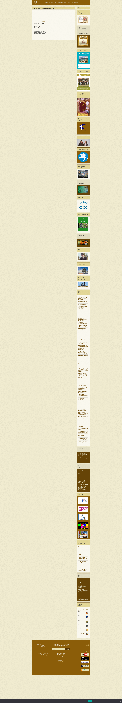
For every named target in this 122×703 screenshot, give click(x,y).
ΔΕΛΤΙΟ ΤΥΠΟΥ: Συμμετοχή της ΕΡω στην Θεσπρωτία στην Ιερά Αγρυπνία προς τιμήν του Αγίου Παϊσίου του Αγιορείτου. (83, 598)
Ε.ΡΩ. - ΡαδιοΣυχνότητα (82, 28)
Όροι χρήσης (87, 651)
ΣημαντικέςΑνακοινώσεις (81, 292)
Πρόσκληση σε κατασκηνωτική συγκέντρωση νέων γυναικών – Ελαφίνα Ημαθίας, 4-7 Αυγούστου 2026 (83, 459)
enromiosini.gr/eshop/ (61, 661)
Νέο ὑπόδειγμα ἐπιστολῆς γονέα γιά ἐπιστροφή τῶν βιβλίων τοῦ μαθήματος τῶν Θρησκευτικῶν (83, 432)
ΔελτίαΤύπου (79, 576)
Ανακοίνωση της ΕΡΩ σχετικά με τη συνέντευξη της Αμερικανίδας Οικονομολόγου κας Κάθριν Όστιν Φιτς (83, 357)
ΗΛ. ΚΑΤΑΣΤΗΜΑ (70, 2)
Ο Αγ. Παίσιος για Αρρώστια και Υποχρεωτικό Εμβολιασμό (82, 326)
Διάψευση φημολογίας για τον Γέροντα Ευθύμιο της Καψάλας (83, 346)
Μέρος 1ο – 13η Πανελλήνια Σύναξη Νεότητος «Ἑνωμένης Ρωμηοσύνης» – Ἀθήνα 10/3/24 (83, 312)
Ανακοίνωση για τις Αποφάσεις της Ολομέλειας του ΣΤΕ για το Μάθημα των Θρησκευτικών (83, 403)
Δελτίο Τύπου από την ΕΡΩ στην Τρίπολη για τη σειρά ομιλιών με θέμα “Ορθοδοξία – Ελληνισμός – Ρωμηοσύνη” (83, 569)
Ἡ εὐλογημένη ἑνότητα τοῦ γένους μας (82, 302)
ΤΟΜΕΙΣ (65, 2)
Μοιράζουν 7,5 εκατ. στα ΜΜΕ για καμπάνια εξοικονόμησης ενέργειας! (40, 25)
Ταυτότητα (87, 645)
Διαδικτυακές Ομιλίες (81, 167)
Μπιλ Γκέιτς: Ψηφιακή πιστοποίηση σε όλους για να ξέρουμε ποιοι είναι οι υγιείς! (82, 362)
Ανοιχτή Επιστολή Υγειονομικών (81, 334)
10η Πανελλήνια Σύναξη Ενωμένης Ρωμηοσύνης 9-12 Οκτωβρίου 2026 (82, 454)
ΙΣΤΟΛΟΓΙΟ (55, 2)
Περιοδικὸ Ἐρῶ (82, 50)
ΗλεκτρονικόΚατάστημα (81, 604)
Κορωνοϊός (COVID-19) (81, 182)
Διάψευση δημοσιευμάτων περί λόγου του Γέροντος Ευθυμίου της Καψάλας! (83, 378)
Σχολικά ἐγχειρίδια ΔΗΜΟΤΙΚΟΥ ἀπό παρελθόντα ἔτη (83, 399)
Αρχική (88, 644)
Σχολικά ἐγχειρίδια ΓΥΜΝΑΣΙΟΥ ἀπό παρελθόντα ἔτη (83, 395)
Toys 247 (80, 197)
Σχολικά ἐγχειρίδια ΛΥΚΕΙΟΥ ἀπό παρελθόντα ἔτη (83, 392)
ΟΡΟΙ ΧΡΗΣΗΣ (76, 2)
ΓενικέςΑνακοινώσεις (81, 542)
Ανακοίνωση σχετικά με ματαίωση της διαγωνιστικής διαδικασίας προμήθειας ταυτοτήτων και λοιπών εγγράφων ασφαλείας (82, 424)
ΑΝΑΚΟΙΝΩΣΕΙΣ (60, 2)
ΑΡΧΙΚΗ (46, 2)
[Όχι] (120, 701)
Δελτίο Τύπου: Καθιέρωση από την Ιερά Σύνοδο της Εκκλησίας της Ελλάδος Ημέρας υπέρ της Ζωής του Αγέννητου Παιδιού (83, 418)
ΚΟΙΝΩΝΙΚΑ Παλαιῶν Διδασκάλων (81, 95)
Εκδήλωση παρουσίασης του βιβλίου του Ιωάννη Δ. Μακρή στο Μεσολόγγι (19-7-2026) (82, 547)
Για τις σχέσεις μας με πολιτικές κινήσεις (83, 429)
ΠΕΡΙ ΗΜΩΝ (51, 2)
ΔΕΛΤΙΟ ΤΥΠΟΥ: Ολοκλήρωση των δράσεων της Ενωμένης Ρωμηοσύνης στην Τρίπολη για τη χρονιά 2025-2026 (83, 591)
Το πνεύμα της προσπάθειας (84, 646)
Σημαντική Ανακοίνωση (81, 12)
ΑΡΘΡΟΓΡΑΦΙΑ (43, 21)
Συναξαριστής (86, 647)
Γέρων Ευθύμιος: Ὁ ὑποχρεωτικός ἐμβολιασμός (82, 323)
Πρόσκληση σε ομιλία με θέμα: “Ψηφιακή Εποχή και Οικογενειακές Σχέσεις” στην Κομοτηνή (83, 558)
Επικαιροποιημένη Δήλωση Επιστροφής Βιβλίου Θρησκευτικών (82, 388)
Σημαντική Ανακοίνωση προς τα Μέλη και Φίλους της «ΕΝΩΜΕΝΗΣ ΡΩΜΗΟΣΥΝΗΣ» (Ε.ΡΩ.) (83, 308)
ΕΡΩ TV (80, 137)
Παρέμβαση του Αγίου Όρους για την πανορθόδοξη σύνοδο (82, 439)
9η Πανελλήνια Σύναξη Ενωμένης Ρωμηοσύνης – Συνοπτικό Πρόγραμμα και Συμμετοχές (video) (82, 475)
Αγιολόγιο (80, 249)
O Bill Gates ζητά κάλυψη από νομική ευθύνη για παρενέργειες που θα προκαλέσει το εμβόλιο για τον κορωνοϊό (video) (83, 383)
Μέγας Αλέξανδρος (83, 149)
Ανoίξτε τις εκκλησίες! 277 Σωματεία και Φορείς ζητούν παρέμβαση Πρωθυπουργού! (82, 374)
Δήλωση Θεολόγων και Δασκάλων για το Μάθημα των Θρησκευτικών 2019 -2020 (83, 413)
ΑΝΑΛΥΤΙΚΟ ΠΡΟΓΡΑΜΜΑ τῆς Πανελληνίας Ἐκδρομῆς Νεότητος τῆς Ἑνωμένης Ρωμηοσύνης (82, 553)
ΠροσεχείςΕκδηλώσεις (81, 449)
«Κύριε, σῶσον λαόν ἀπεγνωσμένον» (81, 349)
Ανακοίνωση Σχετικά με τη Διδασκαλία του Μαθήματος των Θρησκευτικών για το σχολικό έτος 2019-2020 (82, 409)
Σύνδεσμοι (80, 494)
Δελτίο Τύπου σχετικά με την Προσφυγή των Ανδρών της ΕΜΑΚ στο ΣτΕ (82, 342)
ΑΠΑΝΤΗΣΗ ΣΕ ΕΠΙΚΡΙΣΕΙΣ (83, 484)
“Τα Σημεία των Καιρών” (82, 304)
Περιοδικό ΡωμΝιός (83, 71)
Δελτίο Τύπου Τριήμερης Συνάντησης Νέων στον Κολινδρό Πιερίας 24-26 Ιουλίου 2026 (82, 586)
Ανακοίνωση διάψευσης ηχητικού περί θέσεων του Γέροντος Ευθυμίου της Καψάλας (82, 330)
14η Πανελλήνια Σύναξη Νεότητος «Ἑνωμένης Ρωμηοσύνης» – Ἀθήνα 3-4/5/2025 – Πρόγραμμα (82, 481)
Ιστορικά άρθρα (82, 264)
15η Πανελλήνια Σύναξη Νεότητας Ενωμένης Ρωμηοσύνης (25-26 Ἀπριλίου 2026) (82, 563)
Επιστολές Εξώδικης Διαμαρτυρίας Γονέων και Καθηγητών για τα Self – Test (82, 352)
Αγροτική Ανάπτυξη (83, 214)
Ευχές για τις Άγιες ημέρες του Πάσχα (82, 471)
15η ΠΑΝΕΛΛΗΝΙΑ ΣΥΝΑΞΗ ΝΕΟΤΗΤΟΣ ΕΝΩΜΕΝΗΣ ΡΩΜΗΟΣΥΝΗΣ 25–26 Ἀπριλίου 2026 (83, 298)
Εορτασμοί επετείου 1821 (81, 278)
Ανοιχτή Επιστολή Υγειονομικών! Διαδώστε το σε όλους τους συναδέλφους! (83, 338)
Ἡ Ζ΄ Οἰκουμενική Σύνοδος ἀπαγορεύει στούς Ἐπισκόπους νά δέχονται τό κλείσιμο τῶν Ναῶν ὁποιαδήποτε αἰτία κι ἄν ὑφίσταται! (83, 369)
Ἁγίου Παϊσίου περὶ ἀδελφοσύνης (81, 436)
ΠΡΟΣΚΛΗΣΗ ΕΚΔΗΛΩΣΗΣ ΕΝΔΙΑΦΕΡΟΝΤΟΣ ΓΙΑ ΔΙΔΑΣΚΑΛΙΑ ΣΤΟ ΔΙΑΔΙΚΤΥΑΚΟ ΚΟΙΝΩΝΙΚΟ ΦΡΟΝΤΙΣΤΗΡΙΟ (83, 318)
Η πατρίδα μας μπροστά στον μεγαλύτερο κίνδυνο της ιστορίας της (82, 442)
